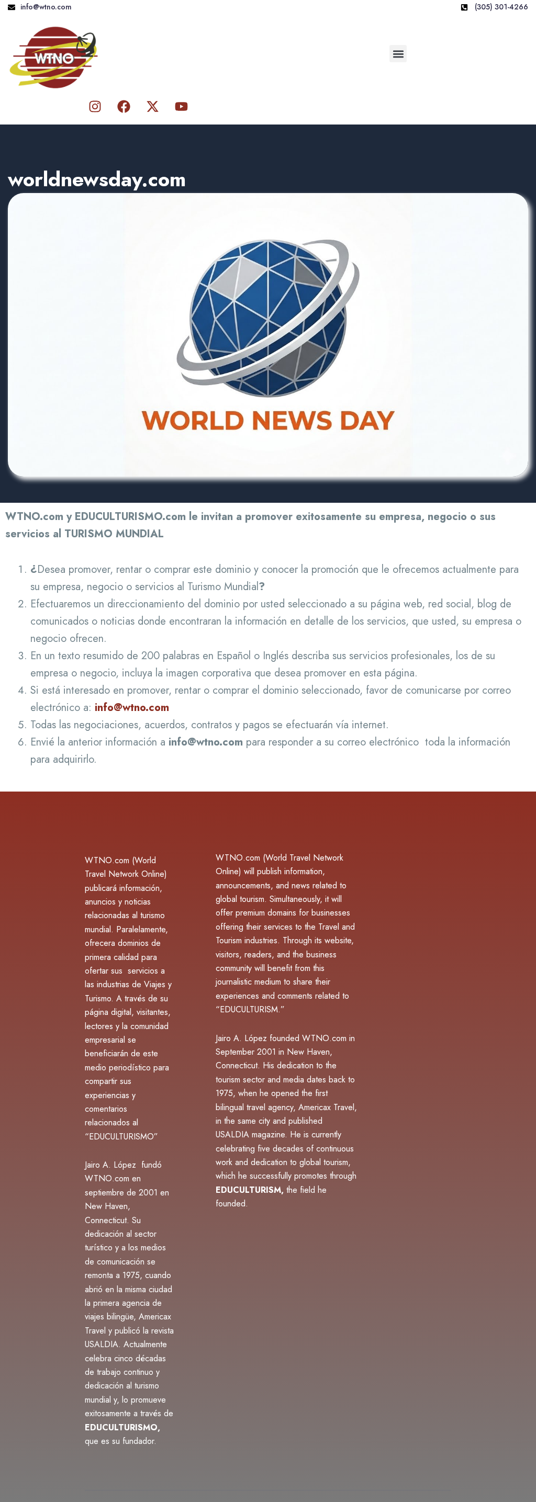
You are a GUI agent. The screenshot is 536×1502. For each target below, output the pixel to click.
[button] (398, 53)
